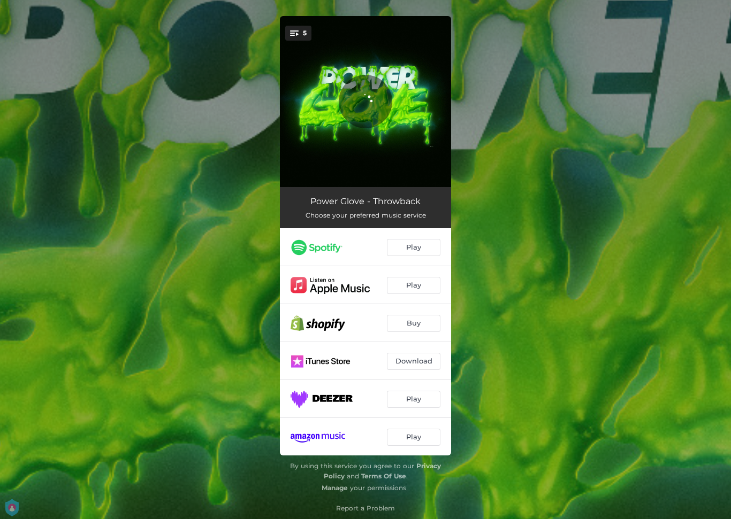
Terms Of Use (383, 476)
